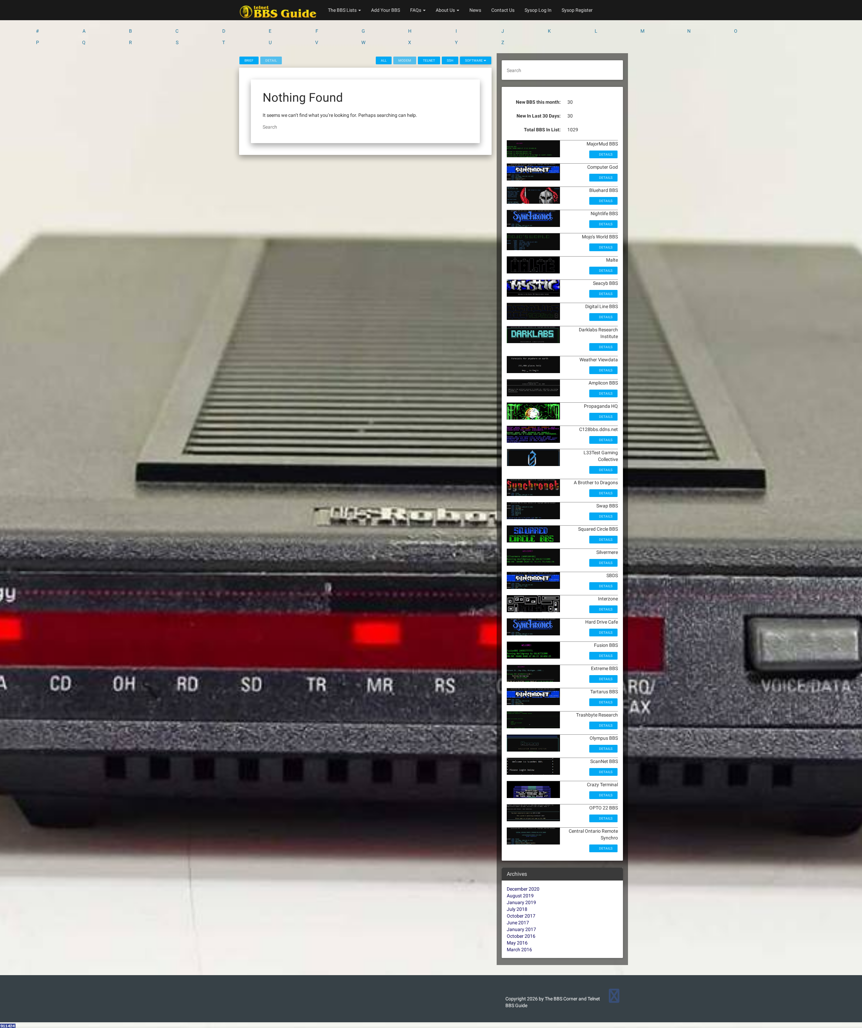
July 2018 (517, 909)
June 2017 (518, 922)
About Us (446, 10)
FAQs (416, 10)
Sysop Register (577, 10)
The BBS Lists (343, 10)
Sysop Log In (538, 10)
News (475, 10)
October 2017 (521, 916)
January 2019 (521, 902)
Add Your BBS (385, 10)
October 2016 (521, 936)
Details (605, 154)
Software (474, 60)
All (384, 60)
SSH (450, 60)
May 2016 (517, 943)
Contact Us (503, 10)
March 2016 (519, 949)
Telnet (429, 60)
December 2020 (523, 889)
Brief (249, 60)
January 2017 (521, 929)
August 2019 (520, 895)
